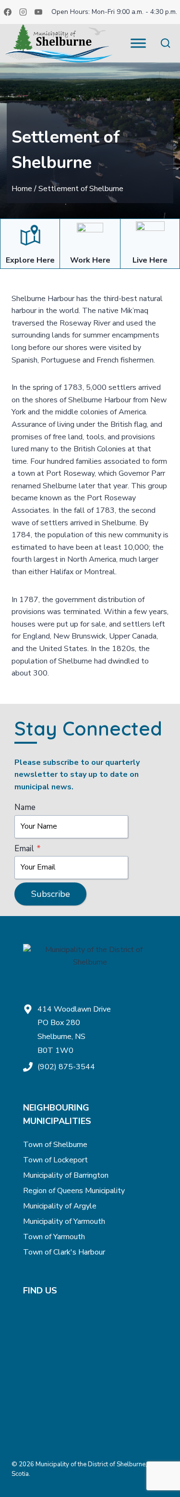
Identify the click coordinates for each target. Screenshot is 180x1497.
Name (25, 807)
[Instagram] (23, 12)
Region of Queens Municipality (74, 1190)
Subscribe (50, 894)
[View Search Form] (165, 43)
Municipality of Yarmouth (64, 1221)
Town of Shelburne (55, 1144)
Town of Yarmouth (54, 1236)
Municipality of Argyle (59, 1206)
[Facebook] (7, 12)
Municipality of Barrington (65, 1175)
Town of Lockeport (55, 1160)
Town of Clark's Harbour (64, 1252)
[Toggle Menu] (138, 43)
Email (27, 848)
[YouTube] (38, 12)
